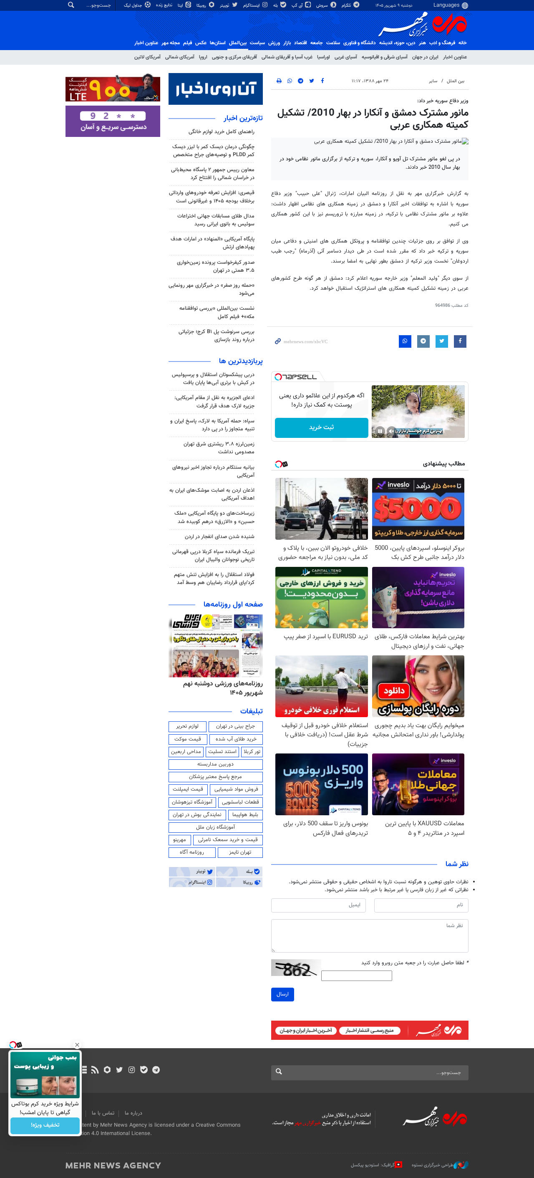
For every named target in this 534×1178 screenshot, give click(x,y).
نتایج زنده (165, 5)
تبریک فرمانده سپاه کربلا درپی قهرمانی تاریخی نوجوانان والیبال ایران (213, 556)
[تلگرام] (156, 1071)
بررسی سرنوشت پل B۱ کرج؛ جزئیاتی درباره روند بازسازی (216, 336)
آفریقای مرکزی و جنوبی (234, 57)
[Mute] (392, 431)
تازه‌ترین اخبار (243, 118)
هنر (422, 43)
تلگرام (347, 6)
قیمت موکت (187, 739)
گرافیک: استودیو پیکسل (373, 1165)
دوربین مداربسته (215, 764)
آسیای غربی (346, 57)
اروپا (203, 57)
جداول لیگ (134, 6)
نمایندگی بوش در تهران (197, 815)
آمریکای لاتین (147, 57)
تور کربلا (252, 752)
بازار (287, 43)
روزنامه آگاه (192, 852)
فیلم (187, 43)
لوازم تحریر (187, 726)
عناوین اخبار (455, 57)
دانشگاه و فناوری (359, 43)
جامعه (316, 43)
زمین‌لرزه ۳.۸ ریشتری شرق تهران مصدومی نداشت (219, 448)
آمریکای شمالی (179, 57)
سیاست (257, 43)
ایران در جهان (425, 57)
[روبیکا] (107, 1071)
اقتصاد (300, 43)
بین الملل (455, 81)
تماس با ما (103, 1113)
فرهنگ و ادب (442, 43)
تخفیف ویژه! (45, 1125)
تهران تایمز (240, 852)
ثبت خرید (321, 427)
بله (276, 6)
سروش (322, 6)
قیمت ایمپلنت (188, 789)
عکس (201, 43)
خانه (462, 43)
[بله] (144, 1071)
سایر (433, 81)
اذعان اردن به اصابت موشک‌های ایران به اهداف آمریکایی (211, 494)
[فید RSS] (95, 1071)
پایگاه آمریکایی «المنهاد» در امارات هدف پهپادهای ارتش (212, 243)
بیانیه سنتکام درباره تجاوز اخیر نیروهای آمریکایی (213, 471)
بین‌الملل (238, 43)
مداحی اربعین (186, 752)
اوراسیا (323, 57)
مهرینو (179, 840)
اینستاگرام (252, 6)
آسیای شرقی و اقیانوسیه (385, 57)
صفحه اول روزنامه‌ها (233, 604)
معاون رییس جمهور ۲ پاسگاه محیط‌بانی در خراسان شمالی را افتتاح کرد (212, 174)
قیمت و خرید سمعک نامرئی (228, 840)
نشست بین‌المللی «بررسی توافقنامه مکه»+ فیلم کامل (216, 312)
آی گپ (298, 6)
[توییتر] (119, 1071)
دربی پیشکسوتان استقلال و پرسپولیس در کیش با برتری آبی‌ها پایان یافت (213, 379)
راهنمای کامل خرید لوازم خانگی (221, 132)
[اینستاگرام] (131, 1071)
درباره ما (133, 1113)
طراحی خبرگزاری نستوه (432, 1165)
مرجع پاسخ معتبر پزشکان (215, 777)
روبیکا (201, 6)
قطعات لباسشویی (240, 802)
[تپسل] (278, 377)
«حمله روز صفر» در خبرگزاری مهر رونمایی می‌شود (211, 289)
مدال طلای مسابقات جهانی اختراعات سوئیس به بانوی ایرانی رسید (215, 220)
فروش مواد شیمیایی (236, 789)
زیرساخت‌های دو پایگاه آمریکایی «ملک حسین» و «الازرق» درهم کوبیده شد (214, 517)
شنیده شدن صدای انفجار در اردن (219, 537)
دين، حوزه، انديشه (397, 43)
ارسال (283, 994)
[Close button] (77, 1045)
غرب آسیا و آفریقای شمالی (287, 57)
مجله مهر (170, 43)
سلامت (333, 43)
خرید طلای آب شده (236, 739)
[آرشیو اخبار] (83, 1071)
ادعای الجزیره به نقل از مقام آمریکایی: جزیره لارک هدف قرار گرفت (214, 402)
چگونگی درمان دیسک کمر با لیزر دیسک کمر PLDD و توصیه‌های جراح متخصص (213, 151)
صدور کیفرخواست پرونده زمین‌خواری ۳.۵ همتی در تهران (215, 266)
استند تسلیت (222, 752)
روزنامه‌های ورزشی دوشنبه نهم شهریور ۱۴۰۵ (223, 688)
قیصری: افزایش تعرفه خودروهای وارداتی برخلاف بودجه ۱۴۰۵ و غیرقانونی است (211, 197)
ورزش (274, 43)
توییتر (225, 6)
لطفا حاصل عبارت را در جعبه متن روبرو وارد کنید (415, 963)
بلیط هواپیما (245, 815)
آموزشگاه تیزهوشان (192, 802)
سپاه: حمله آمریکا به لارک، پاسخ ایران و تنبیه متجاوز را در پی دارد (212, 425)
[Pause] (380, 431)
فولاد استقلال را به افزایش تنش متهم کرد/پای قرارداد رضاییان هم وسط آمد (214, 579)
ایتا (181, 6)
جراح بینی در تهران (235, 726)
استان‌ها (218, 43)
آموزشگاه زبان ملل (215, 827)
